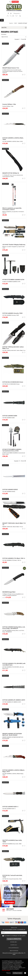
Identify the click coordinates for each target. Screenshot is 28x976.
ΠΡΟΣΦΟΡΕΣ (15, 1)
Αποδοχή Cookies (17, 973)
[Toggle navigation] (2, 20)
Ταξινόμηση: (3, 34)
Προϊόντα (11, 23)
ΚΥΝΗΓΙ (15, 23)
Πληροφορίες (16, 13)
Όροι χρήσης (22, 935)
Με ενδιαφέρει (9, 902)
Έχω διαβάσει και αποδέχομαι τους (14, 935)
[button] (13, 16)
